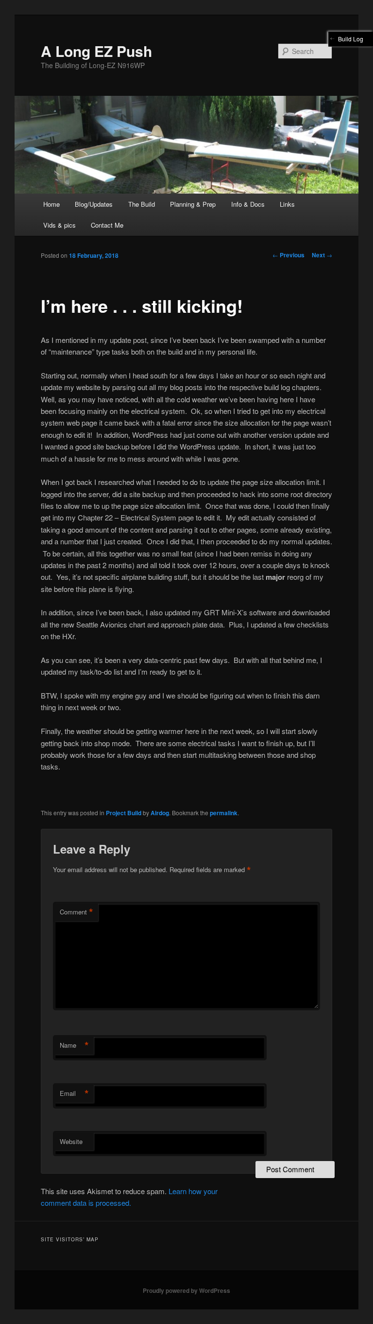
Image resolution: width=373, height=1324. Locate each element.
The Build (141, 204)
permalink (223, 812)
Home (51, 204)
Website (71, 1141)
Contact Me (107, 225)
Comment (76, 912)
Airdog (160, 812)
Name (74, 1045)
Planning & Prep (193, 204)
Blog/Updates (94, 204)
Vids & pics (59, 225)
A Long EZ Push (96, 50)
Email (74, 1093)
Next (322, 254)
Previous (288, 254)
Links (287, 204)
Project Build (123, 812)
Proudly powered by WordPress (186, 1290)
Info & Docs (248, 204)
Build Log (350, 39)
